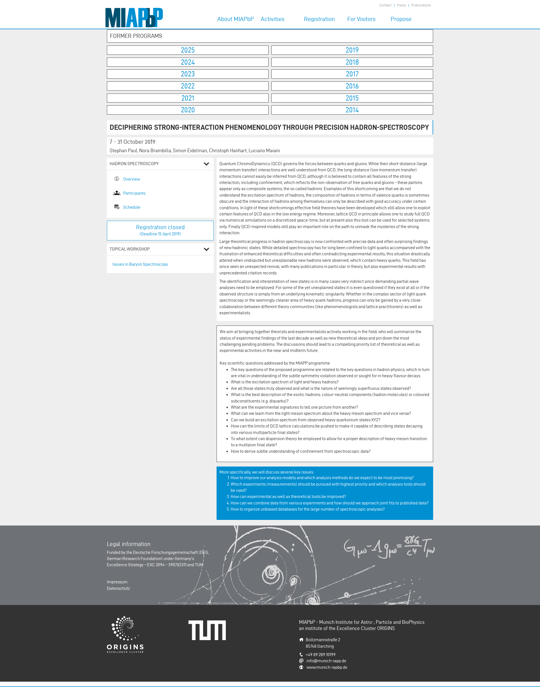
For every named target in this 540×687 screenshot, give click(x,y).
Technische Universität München (209, 626)
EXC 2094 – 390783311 (166, 564)
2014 (352, 110)
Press (401, 5)
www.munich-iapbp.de (327, 667)
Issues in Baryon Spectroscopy (140, 264)
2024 (188, 62)
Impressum (117, 581)
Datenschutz (118, 588)
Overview (131, 179)
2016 (352, 86)
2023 (188, 74)
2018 (352, 62)
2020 (188, 110)
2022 (188, 86)
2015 (352, 98)
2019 (352, 50)
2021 (187, 98)
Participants (134, 193)
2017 (352, 74)
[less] (206, 165)
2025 (188, 50)
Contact (385, 5)
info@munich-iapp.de (326, 660)
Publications (421, 5)
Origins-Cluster (121, 619)
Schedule (131, 207)
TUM (199, 564)
